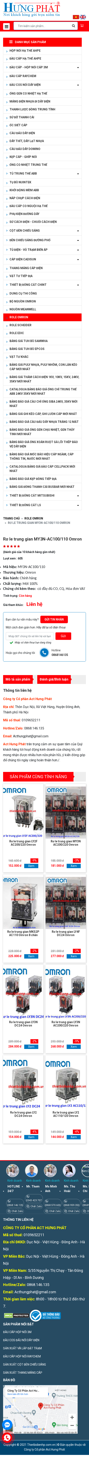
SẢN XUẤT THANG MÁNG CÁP (22, 1372)
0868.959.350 (71, 1205)
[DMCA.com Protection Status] (16, 1315)
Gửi (63, 636)
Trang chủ (11, 518)
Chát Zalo (17, 1211)
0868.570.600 (53, 1205)
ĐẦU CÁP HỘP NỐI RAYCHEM (22, 1356)
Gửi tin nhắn (54, 619)
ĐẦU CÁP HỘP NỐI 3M (17, 1332)
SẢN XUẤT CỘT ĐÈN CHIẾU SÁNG (24, 1364)
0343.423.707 (34, 1200)
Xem (31, 866)
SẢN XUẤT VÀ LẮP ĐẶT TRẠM (22, 1348)
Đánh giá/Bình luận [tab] (54, 679)
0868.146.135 (15, 1205)
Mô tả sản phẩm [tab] (18, 679)
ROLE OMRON (33, 518)
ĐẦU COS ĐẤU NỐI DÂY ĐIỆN (21, 1340)
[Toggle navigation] (6, 26)
